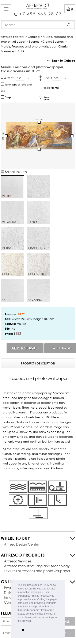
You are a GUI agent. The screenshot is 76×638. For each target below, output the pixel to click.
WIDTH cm (18, 78)
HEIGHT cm (55, 78)
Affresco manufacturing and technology (37, 566)
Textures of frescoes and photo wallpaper (37, 571)
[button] (32, 621)
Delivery (10, 592)
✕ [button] (23, 630)
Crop (7, 97)
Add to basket (25, 348)
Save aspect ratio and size (16, 88)
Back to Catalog (63, 60)
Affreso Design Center (21, 544)
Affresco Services (17, 561)
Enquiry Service (38, 12)
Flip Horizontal (50, 87)
